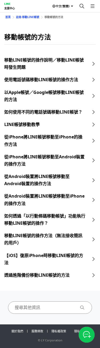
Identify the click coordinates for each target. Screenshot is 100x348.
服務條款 (37, 331)
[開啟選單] (92, 6)
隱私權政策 (58, 331)
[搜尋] (82, 6)
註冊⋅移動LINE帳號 (27, 17)
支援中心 (9, 8)
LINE (7, 4)
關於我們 (17, 331)
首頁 (8, 17)
